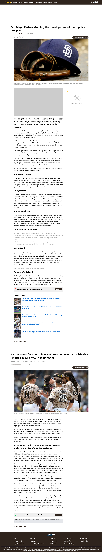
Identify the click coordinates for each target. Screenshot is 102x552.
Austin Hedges (58, 135)
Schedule (32, 2)
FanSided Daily (18, 541)
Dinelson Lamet (18, 137)
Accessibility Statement (37, 544)
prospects (40, 168)
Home (15, 341)
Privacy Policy (54, 541)
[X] (91, 2)
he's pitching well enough (21, 470)
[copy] (23, 37)
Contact (52, 538)
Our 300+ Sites (68, 538)
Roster (45, 2)
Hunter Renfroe (38, 135)
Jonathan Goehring (19, 34)
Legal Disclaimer (19, 544)
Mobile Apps (84, 538)
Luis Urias (30, 254)
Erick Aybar (49, 260)
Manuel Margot (48, 135)
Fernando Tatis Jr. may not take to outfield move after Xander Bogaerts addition (39, 235)
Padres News (22, 341)
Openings (32, 538)
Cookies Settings (69, 544)
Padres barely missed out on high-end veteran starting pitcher (33, 242)
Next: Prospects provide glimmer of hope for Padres (29, 268)
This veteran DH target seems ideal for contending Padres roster (34, 244)
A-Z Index (53, 544)
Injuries (50, 2)
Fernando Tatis (24, 276)
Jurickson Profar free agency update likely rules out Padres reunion (35, 233)
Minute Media (12, 547)
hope (33, 165)
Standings (39, 2)
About (15, 538)
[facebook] (88, 2)
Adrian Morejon (18, 215)
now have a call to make (41, 431)
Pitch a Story (33, 541)
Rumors (25, 2)
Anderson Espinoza (34, 178)
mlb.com (53, 168)
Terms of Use (68, 541)
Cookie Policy (84, 541)
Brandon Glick (17, 364)
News (20, 2)
